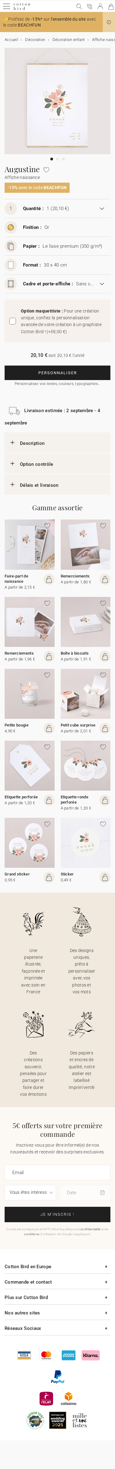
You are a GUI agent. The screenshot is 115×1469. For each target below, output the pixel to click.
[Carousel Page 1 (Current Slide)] (51, 159)
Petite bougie (17, 725)
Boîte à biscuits (75, 653)
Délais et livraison (39, 485)
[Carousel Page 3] (63, 159)
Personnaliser (57, 372)
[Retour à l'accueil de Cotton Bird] (22, 9)
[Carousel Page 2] (57, 159)
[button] (108, 22)
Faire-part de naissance (16, 579)
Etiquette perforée (21, 797)
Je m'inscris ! (57, 1214)
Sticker (67, 874)
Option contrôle (36, 464)
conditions (31, 1234)
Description (32, 443)
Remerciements (75, 576)
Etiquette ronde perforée (75, 800)
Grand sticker (17, 874)
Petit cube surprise (78, 725)
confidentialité (90, 1229)
